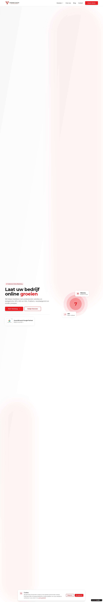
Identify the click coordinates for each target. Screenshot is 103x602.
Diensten (59, 3)
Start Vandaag (13, 309)
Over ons (68, 3)
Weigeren (69, 595)
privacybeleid (42, 598)
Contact (80, 3)
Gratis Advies (92, 3)
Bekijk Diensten (33, 309)
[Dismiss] (101, 600)
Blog (74, 3)
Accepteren (79, 595)
